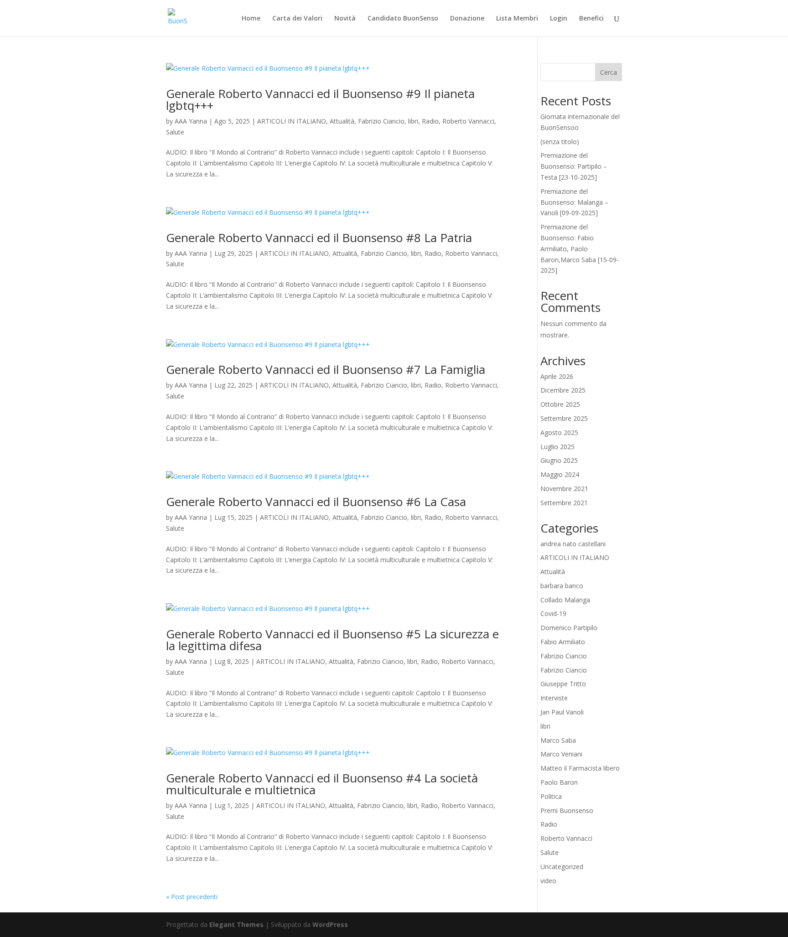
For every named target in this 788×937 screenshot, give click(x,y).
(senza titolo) (559, 141)
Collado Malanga (565, 599)
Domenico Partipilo (568, 627)
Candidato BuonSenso (403, 18)
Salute (175, 132)
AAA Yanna (191, 121)
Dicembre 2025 (563, 390)
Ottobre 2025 (560, 404)
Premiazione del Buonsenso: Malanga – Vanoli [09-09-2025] (574, 202)
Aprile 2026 (556, 376)
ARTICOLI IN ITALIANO (291, 121)
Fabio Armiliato (562, 641)
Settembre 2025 (564, 418)
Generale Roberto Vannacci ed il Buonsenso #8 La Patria (319, 237)
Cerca (608, 72)
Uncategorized (561, 866)
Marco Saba (558, 740)
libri (413, 121)
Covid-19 (553, 613)
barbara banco (561, 585)
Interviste (554, 698)
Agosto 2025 (559, 432)
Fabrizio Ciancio (381, 121)
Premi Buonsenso (566, 810)
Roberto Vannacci (468, 121)
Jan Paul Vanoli (562, 712)
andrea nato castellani (573, 543)
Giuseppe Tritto (563, 683)
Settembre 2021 (564, 502)
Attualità (342, 121)
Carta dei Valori (297, 18)
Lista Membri (517, 18)
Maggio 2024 (559, 474)
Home (251, 18)
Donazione (467, 18)
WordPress (330, 924)
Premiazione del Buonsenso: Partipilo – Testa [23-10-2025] (573, 166)
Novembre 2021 (564, 488)
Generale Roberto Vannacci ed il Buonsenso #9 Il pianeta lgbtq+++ (320, 99)
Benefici (591, 18)
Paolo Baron (559, 782)
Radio (430, 121)
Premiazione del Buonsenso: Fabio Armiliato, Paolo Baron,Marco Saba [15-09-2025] (579, 248)
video (548, 880)
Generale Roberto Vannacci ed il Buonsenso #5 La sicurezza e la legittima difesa (332, 640)
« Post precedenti (192, 896)
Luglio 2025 (557, 446)
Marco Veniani (561, 754)
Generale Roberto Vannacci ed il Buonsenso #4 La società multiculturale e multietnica (322, 784)
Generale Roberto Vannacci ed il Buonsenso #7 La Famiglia (325, 369)
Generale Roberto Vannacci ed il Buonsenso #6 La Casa (316, 501)
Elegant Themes (236, 924)
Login (558, 18)
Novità (345, 18)
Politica (551, 796)
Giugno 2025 (559, 460)
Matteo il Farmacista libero (580, 768)
